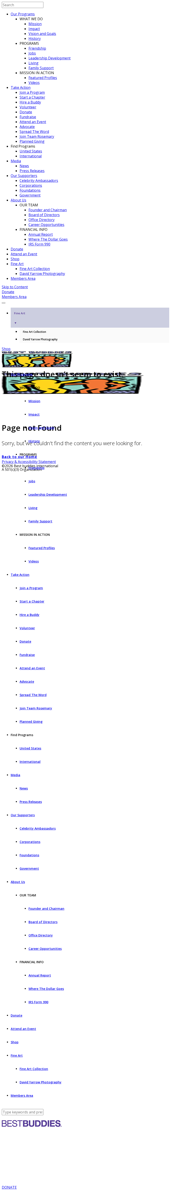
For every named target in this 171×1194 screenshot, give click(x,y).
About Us (18, 200)
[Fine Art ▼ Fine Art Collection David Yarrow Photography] (85, 301)
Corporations (31, 185)
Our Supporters (24, 175)
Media (16, 160)
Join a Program (32, 92)
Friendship (37, 48)
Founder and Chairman (47, 209)
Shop (15, 258)
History (34, 38)
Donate (26, 112)
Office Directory (41, 219)
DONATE (9, 1187)
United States (31, 151)
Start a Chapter (32, 97)
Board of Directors (44, 214)
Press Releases (32, 170)
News (24, 165)
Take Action (21, 87)
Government (30, 195)
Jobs (32, 53)
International (31, 156)
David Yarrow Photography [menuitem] (40, 339)
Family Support (41, 67)
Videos (34, 82)
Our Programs (23, 14)
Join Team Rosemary (37, 136)
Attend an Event (33, 121)
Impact (34, 28)
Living (33, 63)
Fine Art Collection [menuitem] (34, 332)
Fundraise (28, 116)
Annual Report (40, 234)
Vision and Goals (42, 33)
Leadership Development (49, 58)
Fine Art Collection (35, 268)
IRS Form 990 (39, 244)
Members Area (23, 278)
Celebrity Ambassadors (39, 180)
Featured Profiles (42, 77)
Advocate (27, 126)
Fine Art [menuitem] (19, 318)
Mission (35, 23)
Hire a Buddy (30, 102)
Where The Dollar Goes (48, 239)
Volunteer (28, 107)
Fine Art (17, 263)
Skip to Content (15, 286)
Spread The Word (34, 131)
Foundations (30, 190)
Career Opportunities (46, 224)
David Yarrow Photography (42, 273)
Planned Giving (32, 141)
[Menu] (3, 303)
